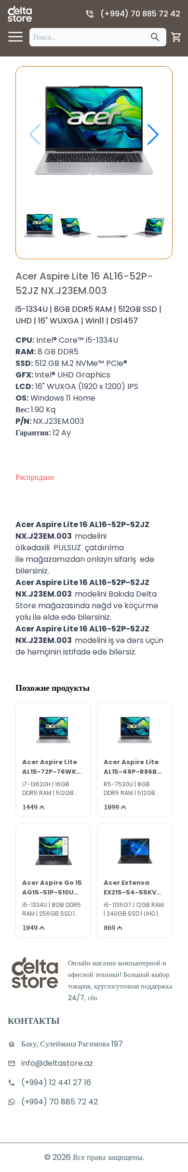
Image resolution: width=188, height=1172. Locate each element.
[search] (155, 37)
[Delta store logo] (20, 14)
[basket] (176, 37)
